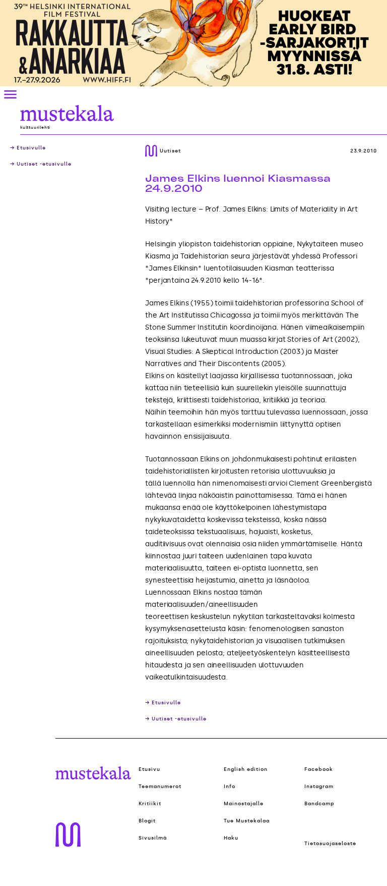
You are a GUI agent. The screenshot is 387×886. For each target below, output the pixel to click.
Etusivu (149, 769)
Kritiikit (150, 804)
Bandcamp (319, 804)
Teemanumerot (160, 787)
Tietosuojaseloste (330, 844)
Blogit (147, 821)
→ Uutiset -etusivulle (41, 164)
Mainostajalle (244, 804)
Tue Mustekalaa (247, 821)
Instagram (319, 787)
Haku (231, 838)
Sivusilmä (153, 838)
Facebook (318, 769)
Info (229, 787)
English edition (246, 769)
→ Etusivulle (28, 148)
